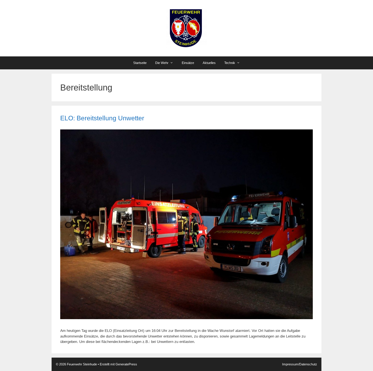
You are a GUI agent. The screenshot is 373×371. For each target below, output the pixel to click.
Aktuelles (209, 63)
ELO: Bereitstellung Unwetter (102, 118)
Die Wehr (161, 63)
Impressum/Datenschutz (299, 364)
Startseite (140, 63)
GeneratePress (126, 364)
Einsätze (188, 63)
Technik (229, 63)
